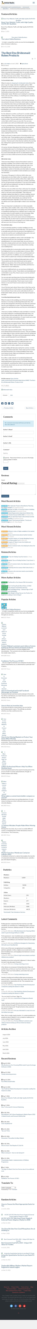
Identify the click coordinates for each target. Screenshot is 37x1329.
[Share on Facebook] (2, 404)
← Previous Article (8, 408)
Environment (26, 7)
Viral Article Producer (24, 1289)
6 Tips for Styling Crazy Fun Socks (17, 556)
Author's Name (8, 429)
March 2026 (6, 1053)
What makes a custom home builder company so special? (17, 797)
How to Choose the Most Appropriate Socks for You (18, 1205)
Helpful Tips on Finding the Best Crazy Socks (20, 560)
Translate (14, 1189)
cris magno (7, 63)
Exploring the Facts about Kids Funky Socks (20, 567)
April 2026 (5, 1049)
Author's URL (7, 443)
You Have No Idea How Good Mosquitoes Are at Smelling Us (18, 1229)
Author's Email (7, 436)
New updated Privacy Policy (13, 1290)
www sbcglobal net (6, 1123)
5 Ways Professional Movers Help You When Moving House (16, 767)
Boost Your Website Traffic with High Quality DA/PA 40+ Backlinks (17, 23)
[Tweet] (6, 404)
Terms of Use (25, 1287)
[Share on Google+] (9, 404)
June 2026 (6, 1042)
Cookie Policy (27, 1290)
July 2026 (5, 1038)
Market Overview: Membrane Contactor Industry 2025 (15, 853)
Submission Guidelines (18, 1292)
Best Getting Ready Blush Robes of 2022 (19, 586)
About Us (6, 1287)
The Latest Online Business (11, 39)
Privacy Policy (15, 1287)
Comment (6, 449)
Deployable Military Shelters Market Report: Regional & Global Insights (17, 1266)
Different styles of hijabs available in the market (21, 531)
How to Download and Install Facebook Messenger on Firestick (15, 691)
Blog (32, 1287)
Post (5, 468)
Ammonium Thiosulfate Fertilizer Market (12, 1138)
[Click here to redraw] (6, 458)
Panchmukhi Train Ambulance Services (14, 912)
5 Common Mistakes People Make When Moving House (18, 826)
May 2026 (5, 1045)
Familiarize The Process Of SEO (12, 661)
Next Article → (30, 408)
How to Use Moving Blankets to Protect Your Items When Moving (17, 738)
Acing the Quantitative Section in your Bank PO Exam (17, 1256)
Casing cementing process (21, 964)
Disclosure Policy (11, 1289)
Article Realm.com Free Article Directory (11, 7)
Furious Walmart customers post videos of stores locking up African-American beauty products (18, 647)
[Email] (12, 404)
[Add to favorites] (35, 58)
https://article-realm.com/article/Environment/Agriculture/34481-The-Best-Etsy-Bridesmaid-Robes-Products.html (18, 380)
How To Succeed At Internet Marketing (12, 1107)
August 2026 (6, 1034)
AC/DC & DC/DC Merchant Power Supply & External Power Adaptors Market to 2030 (16, 1219)
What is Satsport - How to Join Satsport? (12, 1153)
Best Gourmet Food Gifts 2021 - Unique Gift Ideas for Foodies (16, 1243)
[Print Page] (32, 58)
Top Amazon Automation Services (17, 587)
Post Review (5, 496)
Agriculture (5, 8)
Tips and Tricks (5, 1131)
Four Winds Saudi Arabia (8, 1081)
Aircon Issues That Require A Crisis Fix (12, 1145)
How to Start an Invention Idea (12, 706)
